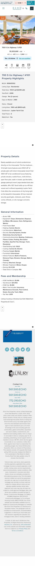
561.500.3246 (26, 8)
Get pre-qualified (24, 58)
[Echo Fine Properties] (17, 11)
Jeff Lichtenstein (26, 524)
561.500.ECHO (17, 389)
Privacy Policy (23, 528)
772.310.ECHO (17, 400)
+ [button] (2, 124)
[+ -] (17, 134)
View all (29, 2)
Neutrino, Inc (8, 524)
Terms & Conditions (17, 530)
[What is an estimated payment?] (17, 58)
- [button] (2, 127)
